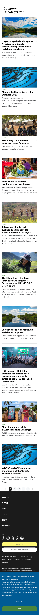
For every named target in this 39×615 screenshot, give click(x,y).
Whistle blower (6, 559)
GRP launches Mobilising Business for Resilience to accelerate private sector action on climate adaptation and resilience (17, 376)
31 (28, 489)
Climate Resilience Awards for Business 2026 (17, 93)
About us (5, 497)
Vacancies (28, 559)
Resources (6, 526)
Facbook (3, 538)
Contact (18, 559)
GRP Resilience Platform (9, 557)
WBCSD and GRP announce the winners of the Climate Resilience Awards (16, 471)
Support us (19, 544)
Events (4, 514)
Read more (19, 601)
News (4, 509)
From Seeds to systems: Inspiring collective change (16, 183)
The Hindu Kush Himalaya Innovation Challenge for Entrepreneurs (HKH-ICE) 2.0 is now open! (17, 282)
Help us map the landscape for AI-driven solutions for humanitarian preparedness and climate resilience (18, 45)
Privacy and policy (26, 557)
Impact (4, 520)
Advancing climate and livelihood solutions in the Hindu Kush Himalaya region (16, 230)
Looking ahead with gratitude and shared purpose (17, 331)
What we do (6, 503)
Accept (20, 609)
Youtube (17, 538)
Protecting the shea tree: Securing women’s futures (15, 141)
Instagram (12, 538)
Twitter (8, 538)
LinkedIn (22, 538)
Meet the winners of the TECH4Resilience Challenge (16, 428)
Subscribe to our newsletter (19, 550)
